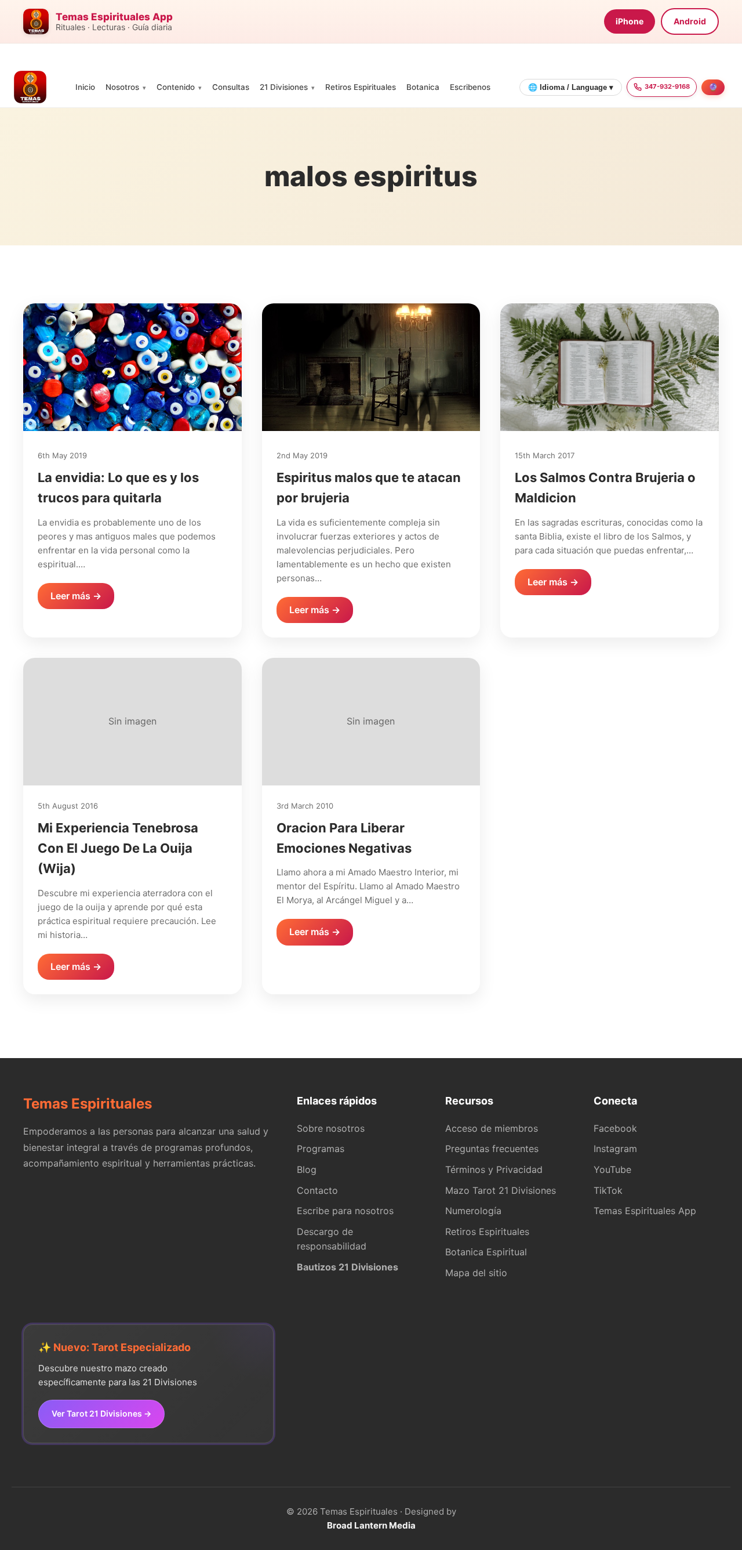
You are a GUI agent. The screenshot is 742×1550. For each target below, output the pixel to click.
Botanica (422, 87)
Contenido (176, 87)
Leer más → (75, 596)
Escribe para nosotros (345, 1210)
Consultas (230, 87)
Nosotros (122, 87)
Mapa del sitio (476, 1273)
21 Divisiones (284, 87)
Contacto (317, 1190)
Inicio (85, 87)
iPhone (629, 21)
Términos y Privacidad (494, 1169)
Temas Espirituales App (645, 1210)
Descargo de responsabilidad (331, 1239)
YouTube (612, 1169)
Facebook (615, 1128)
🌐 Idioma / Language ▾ (570, 87)
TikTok (608, 1190)
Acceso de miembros (491, 1128)
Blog (307, 1169)
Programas (320, 1148)
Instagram (615, 1148)
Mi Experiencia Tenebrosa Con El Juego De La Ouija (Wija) (118, 848)
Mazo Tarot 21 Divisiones (500, 1190)
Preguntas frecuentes (492, 1148)
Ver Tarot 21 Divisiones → (101, 1413)
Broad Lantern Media (371, 1525)
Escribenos (470, 87)
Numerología (473, 1210)
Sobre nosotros (331, 1128)
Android (690, 21)
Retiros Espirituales (360, 87)
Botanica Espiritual (486, 1252)
